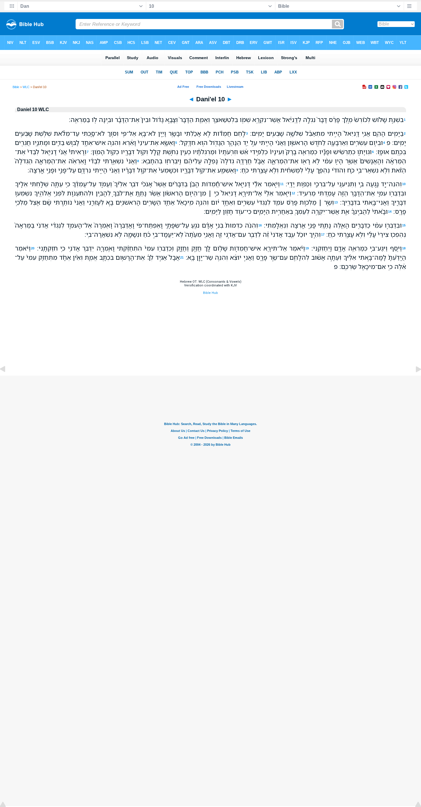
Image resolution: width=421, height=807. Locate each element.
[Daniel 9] (7, 382)
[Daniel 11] (414, 382)
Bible (16, 87)
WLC (26, 87)
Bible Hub (210, 293)
